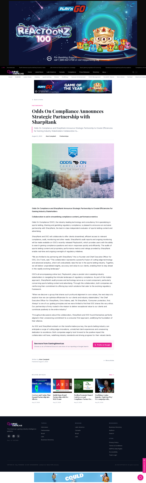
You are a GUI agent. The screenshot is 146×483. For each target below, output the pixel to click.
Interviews (44, 427)
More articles (110, 360)
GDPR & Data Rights (115, 449)
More (104, 72)
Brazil (10, 77)
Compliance (72, 72)
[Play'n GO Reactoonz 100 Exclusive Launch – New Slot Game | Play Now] (73, 86)
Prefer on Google (103, 345)
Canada (62, 72)
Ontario (56, 77)
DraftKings (65, 77)
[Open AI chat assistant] (140, 477)
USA (42, 436)
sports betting (47, 77)
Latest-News (28, 77)
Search (111, 433)
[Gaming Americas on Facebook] (9, 436)
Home (30, 72)
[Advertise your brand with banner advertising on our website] (73, 477)
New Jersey (120, 77)
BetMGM (18, 77)
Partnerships (64, 136)
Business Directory (47, 440)
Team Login (113, 455)
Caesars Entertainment (78, 77)
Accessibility (113, 452)
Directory (96, 72)
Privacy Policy (113, 442)
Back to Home (38, 99)
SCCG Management (95, 77)
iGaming (37, 77)
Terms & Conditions (115, 445)
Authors (111, 430)
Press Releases (84, 72)
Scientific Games (109, 77)
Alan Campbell (51, 136)
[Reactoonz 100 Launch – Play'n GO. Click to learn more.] (73, 33)
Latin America (51, 72)
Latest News (39, 72)
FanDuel (129, 77)
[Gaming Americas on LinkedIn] (13, 436)
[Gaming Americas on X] (18, 436)
